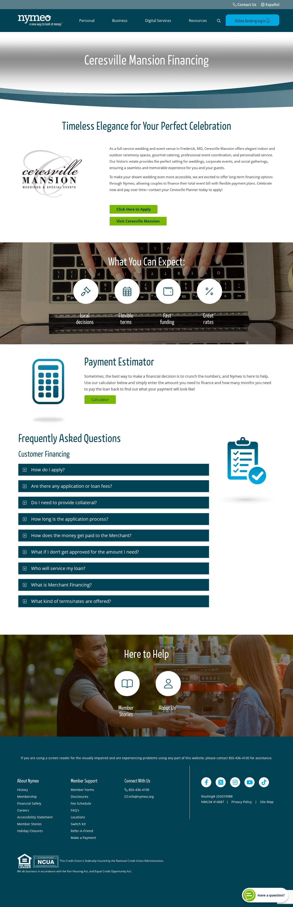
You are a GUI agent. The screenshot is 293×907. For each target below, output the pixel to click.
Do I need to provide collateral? (64, 502)
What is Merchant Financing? (61, 585)
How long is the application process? (69, 519)
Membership (27, 796)
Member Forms (82, 790)
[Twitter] (221, 782)
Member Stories (29, 824)
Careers (23, 810)
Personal (87, 20)
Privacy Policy (242, 802)
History (22, 790)
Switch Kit (78, 824)
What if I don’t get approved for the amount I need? (85, 552)
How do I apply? (48, 470)
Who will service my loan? (58, 568)
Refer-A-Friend (82, 831)
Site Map (267, 802)
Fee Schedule (81, 803)
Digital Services (158, 20)
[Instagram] (235, 782)
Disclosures (79, 796)
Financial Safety (29, 803)
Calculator (100, 399)
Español (272, 4)
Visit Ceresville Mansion (138, 221)
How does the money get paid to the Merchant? (81, 535)
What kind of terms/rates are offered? (71, 601)
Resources (198, 20)
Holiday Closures (30, 831)
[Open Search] (218, 20)
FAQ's (75, 810)
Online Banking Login (250, 21)
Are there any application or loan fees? (72, 486)
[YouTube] (249, 782)
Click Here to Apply (134, 209)
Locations (78, 817)
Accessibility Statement (35, 817)
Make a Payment (83, 837)
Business (120, 20)
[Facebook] (206, 782)
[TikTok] (264, 782)
